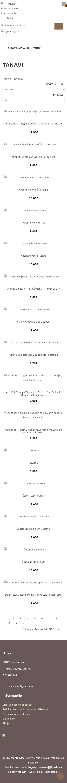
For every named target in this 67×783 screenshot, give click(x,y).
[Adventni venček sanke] (33, 243)
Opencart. (50, 771)
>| (23, 623)
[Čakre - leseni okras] (33, 483)
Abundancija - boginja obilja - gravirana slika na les (33, 123)
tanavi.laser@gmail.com (20, 686)
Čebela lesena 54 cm (33, 561)
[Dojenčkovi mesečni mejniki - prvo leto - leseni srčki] (33, 582)
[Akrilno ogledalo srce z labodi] (33, 309)
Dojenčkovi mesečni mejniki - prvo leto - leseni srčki (33, 594)
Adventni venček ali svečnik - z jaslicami (33, 156)
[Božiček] (33, 450)
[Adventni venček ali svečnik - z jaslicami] (33, 144)
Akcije (6, 723)
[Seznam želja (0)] (49, 5)
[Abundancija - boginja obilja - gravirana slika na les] (33, 111)
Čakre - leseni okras (33, 495)
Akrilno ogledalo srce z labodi (33, 321)
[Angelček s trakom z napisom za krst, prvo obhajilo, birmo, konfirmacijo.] (33, 415)
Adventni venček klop (33, 222)
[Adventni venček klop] (33, 210)
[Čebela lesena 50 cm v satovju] (33, 516)
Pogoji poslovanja (38, 767)
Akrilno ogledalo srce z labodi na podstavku (33, 354)
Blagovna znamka (18, 48)
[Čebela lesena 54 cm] (33, 549)
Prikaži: (58, 94)
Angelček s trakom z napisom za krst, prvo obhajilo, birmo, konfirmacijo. (33, 431)
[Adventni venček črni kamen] (33, 177)
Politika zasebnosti (15, 767)
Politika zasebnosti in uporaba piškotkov (25, 709)
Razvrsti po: (54, 83)
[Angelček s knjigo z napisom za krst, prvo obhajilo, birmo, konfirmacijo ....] (33, 377)
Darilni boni (9, 718)
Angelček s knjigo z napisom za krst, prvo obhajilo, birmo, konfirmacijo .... (34, 393)
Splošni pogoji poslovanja (17, 714)
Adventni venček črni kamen (33, 189)
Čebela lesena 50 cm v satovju (34, 528)
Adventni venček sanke (33, 255)
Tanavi (37, 48)
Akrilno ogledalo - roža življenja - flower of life (33, 288)
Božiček (33, 462)
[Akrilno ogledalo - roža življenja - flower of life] (33, 276)
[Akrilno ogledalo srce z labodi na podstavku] (33, 342)
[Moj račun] (43, 5)
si (58, 772)
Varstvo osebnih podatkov (17, 704)
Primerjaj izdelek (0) (13, 78)
